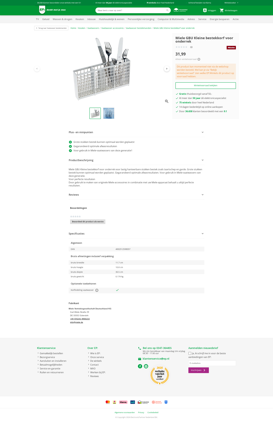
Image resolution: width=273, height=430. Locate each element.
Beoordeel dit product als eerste (88, 222)
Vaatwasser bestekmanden (138, 28)
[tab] (136, 132)
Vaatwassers (93, 28)
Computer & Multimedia (171, 19)
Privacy (141, 412)
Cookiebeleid (152, 412)
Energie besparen (219, 19)
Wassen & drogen (62, 19)
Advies (191, 19)
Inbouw (91, 19)
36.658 (40, 2)
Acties (236, 19)
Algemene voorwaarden (125, 412)
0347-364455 (164, 348)
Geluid (45, 19)
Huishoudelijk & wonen (111, 19)
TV (37, 19)
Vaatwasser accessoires (112, 28)
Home (73, 28)
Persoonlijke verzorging (141, 19)
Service (202, 19)
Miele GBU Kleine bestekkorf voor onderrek (174, 28)
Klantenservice (46, 348)
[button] (136, 132)
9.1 (80, 2)
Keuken (80, 19)
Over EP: (92, 348)
